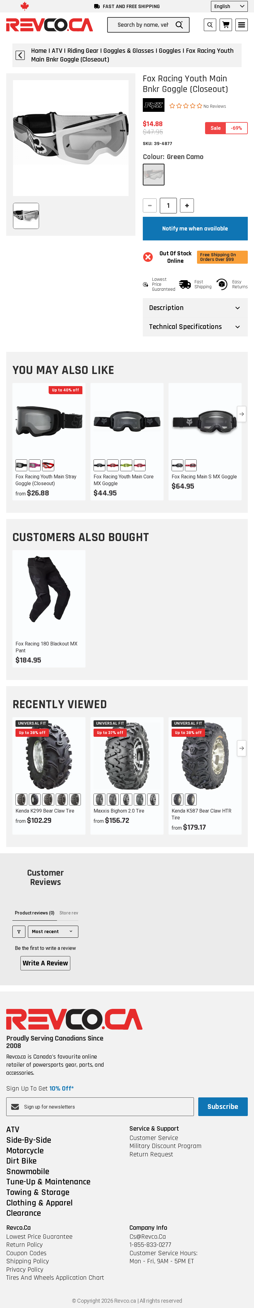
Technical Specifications (185, 326)
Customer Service (153, 1138)
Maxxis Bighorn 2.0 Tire (119, 811)
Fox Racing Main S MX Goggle (204, 477)
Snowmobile (27, 1172)
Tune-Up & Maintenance (48, 1182)
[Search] (179, 25)
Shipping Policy (27, 1261)
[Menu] (241, 25)
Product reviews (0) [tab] (35, 912)
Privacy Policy (24, 1270)
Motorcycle (25, 1151)
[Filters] (18, 932)
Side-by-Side (28, 1140)
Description (166, 307)
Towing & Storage (37, 1192)
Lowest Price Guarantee (39, 1237)
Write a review (45, 963)
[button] (186, 106)
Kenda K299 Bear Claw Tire (44, 811)
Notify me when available (195, 229)
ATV (12, 1130)
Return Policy (24, 1245)
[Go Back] (20, 55)
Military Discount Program (165, 1146)
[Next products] (241, 414)
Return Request (151, 1155)
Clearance (23, 1213)
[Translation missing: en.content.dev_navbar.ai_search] (210, 25)
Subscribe (223, 1106)
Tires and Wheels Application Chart (55, 1278)
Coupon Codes (26, 1253)
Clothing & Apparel (39, 1203)
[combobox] (144, 25)
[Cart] (226, 25)
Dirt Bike (21, 1161)
